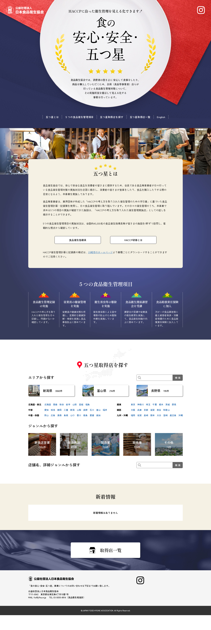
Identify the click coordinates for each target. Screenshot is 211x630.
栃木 (161, 404)
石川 (92, 409)
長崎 (146, 415)
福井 (105, 409)
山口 (72, 415)
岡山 (46, 415)
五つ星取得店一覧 (140, 117)
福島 (87, 404)
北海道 (47, 404)
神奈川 (140, 404)
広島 (53, 415)
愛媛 (92, 415)
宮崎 (165, 415)
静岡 (59, 409)
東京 (133, 404)
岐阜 (53, 409)
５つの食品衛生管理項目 (79, 117)
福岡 (133, 415)
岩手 (68, 404)
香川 (79, 415)
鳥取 (59, 415)
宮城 (81, 404)
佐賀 (139, 415)
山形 (74, 404)
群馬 (174, 404)
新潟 (72, 409)
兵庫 (139, 409)
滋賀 (152, 409)
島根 (66, 415)
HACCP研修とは (133, 240)
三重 (66, 409)
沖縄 (180, 415)
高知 (98, 415)
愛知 (46, 409)
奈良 (159, 409)
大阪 (133, 409)
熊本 (152, 415)
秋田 (61, 404)
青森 (55, 404)
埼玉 (148, 404)
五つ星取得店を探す (111, 117)
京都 (146, 409)
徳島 (85, 415)
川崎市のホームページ (100, 252)
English (161, 117)
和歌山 (166, 409)
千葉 (154, 404)
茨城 (167, 404)
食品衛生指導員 (77, 240)
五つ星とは (52, 117)
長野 (85, 409)
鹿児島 (173, 415)
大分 (159, 415)
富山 (98, 409)
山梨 (79, 409)
